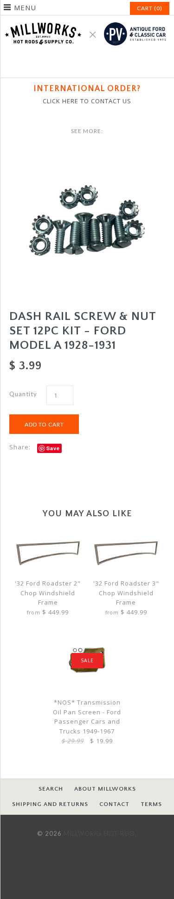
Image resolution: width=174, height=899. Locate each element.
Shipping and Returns (50, 804)
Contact (114, 804)
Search (51, 789)
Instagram (98, 65)
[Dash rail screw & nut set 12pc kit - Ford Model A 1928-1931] (87, 155)
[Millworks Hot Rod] (87, 20)
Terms (151, 804)
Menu (25, 7)
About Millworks (105, 789)
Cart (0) (149, 8)
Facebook (76, 65)
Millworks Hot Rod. (100, 833)
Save (53, 448)
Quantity (23, 394)
